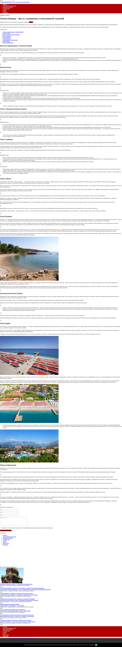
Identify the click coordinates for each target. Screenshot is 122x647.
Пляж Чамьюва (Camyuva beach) (11, 34)
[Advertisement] (42, 556)
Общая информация (8, 42)
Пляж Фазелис (7, 38)
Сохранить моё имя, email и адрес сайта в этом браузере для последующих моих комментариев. (27, 528)
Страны (5, 10)
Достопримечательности (9, 6)
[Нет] (120, 645)
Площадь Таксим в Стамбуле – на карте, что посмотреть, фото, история (18, 595)
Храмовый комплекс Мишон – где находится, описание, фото (16, 584)
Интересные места (8, 7)
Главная (5, 4)
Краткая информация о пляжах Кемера (13, 32)
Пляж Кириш (6, 41)
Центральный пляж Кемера (10, 40)
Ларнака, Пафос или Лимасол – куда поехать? (12, 605)
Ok (96, 644)
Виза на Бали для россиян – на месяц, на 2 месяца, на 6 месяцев (17, 616)
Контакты (5, 12)
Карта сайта (6, 543)
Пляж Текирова (7, 36)
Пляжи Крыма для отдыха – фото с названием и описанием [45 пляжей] (19, 600)
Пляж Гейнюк (6, 37)
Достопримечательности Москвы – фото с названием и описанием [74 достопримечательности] (25, 589)
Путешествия (6, 8)
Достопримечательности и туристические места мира (23, 638)
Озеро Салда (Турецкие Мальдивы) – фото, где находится (15, 611)
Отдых (4, 11)
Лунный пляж (6, 33)
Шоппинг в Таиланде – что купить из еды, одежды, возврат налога (17, 621)
